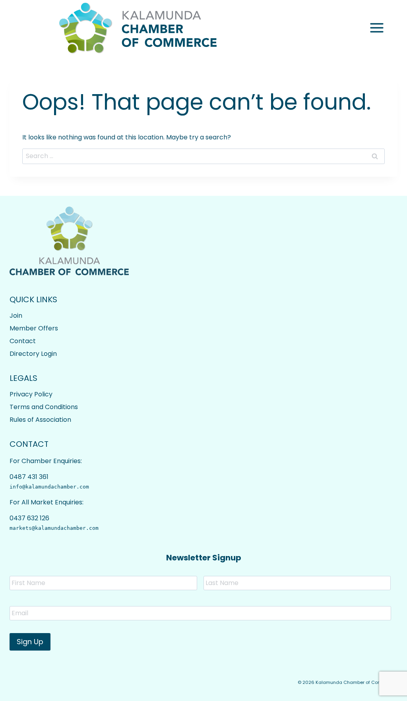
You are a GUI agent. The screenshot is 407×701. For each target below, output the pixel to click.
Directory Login (33, 353)
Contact (23, 341)
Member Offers (34, 328)
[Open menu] (376, 28)
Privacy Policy (31, 394)
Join (16, 315)
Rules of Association (40, 419)
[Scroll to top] (379, 689)
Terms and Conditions (44, 406)
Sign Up (30, 642)
